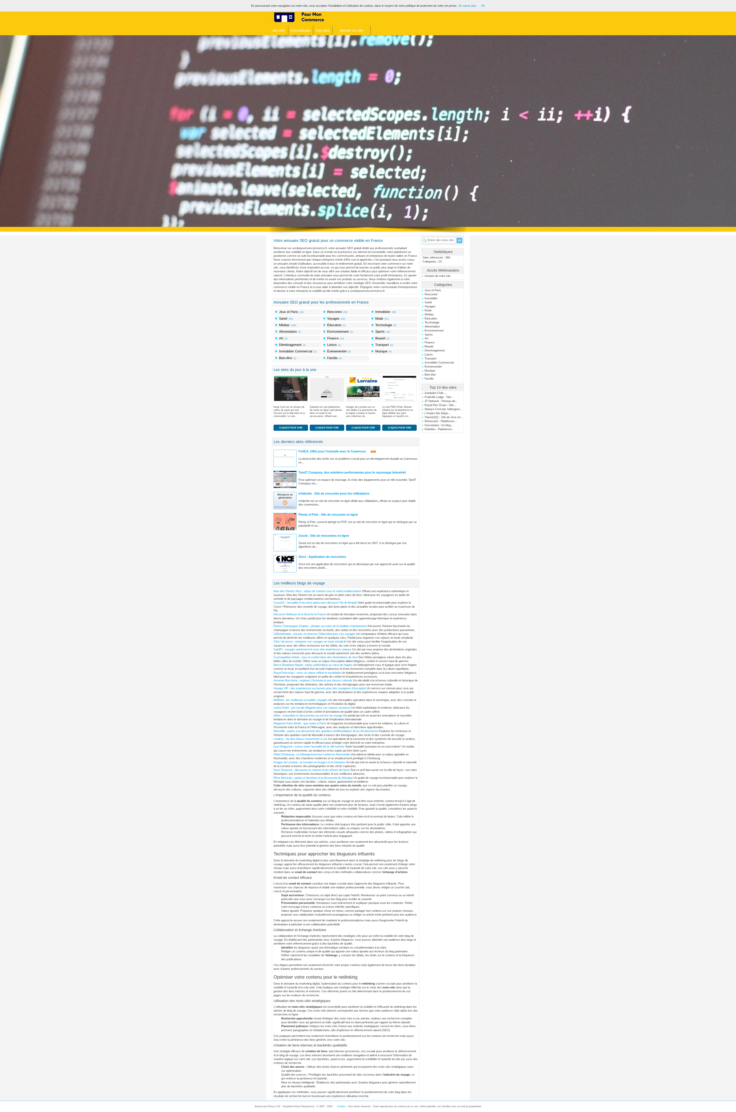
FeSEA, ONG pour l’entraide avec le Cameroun (332, 451)
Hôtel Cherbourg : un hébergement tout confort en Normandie (312, 754)
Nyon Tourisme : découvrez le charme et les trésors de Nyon (312, 769)
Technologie (432, 322)
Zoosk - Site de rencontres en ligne (323, 535)
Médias (429, 314)
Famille (429, 378)
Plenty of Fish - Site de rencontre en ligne (328, 514)
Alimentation (432, 326)
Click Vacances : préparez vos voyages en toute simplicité (310, 641)
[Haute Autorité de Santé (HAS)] (364, 388)
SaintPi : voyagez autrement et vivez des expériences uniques (312, 649)
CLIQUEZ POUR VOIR (290, 427)
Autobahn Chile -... (436, 393)
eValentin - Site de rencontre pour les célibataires (333, 493)
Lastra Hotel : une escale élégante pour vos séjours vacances (312, 707)
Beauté (429, 346)
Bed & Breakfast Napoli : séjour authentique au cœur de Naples (313, 664)
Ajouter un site (351, 30)
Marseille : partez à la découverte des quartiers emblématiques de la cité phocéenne (326, 731)
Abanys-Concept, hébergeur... (443, 409)
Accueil (279, 30)
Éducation (431, 318)
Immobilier (431, 298)
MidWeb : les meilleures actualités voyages (301, 700)
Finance (430, 342)
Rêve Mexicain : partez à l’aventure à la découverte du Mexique (313, 777)
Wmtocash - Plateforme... (441, 421)
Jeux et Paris (433, 290)
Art (426, 338)
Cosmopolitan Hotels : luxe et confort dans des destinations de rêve (316, 657)
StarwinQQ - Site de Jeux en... (444, 417)
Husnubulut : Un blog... (439, 425)
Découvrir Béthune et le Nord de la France (300, 614)
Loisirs (429, 354)
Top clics (322, 30)
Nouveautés (301, 30)
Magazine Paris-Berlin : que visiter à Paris (300, 723)
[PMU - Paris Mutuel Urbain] (328, 388)
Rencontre (431, 294)
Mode (428, 310)
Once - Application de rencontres (322, 556)
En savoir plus (467, 5)
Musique (430, 370)
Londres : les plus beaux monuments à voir (300, 738)
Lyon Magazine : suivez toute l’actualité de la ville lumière (309, 746)
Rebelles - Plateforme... (439, 429)
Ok (483, 5)
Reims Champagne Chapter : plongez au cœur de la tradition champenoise (320, 626)
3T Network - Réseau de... (441, 401)
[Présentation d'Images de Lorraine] (292, 388)
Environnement (434, 330)
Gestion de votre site (437, 275)
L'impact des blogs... (437, 413)
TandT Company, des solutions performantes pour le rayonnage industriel (352, 472)
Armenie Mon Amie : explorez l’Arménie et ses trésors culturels (313, 680)
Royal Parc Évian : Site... (440, 405)
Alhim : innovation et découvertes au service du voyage (308, 715)
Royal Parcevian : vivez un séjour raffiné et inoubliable (307, 672)
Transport (430, 358)
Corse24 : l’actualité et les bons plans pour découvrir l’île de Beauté (315, 602)
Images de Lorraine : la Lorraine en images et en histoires (309, 762)
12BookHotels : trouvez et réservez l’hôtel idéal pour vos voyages (314, 633)
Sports (429, 334)
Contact (341, 1106)
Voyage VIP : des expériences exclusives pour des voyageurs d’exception (320, 688)
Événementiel (433, 366)
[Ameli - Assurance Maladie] (400, 388)
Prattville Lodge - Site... (439, 397)
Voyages (430, 306)
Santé (428, 302)
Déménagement (435, 350)
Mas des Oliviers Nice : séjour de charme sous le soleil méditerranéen (317, 591)
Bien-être (430, 374)
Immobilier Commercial (439, 362)
